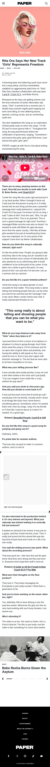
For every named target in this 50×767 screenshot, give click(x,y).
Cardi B (5, 94)
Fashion (25, 713)
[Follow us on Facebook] (8, 756)
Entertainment (25, 723)
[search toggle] (46, 3)
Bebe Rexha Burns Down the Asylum (24, 670)
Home (2, 68)
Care (25, 734)
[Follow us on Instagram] (25, 756)
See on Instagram (13, 507)
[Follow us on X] (16, 756)
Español (25, 739)
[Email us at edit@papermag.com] (41, 756)
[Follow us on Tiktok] (33, 756)
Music (9, 68)
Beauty (25, 718)
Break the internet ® (25, 728)
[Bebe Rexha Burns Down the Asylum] (25, 649)
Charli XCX (15, 94)
